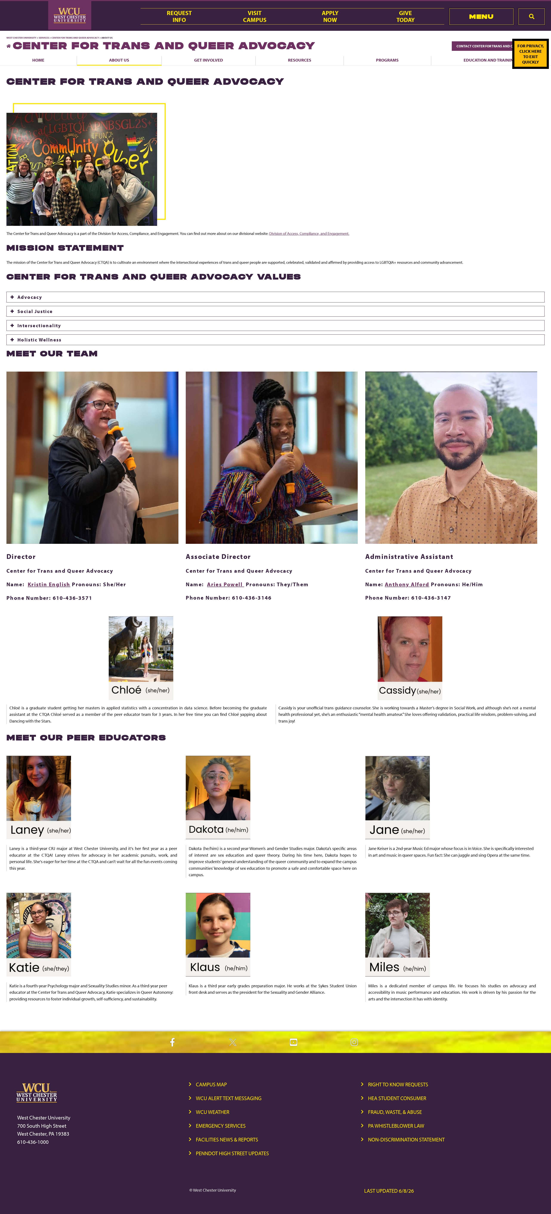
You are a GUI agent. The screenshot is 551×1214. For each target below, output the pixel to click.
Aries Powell (225, 584)
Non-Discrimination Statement (406, 1139)
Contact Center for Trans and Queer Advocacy (498, 46)
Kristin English (49, 584)
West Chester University (21, 37)
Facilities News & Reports (227, 1139)
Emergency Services (221, 1125)
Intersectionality (39, 325)
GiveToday (405, 16)
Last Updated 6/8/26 (389, 1190)
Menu (481, 16)
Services (44, 37)
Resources (299, 60)
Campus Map (211, 1084)
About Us (119, 60)
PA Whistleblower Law (396, 1125)
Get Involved (208, 60)
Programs (387, 60)
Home (38, 60)
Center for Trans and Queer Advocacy (75, 37)
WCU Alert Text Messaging (229, 1098)
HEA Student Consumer (397, 1098)
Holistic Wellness (39, 340)
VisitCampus (254, 16)
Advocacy (29, 297)
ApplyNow (330, 16)
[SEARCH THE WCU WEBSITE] (531, 16)
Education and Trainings (491, 60)
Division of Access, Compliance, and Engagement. (309, 233)
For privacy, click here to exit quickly (530, 54)
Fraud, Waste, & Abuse (395, 1112)
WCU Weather (212, 1112)
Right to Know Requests (398, 1084)
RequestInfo (179, 16)
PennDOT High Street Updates (232, 1153)
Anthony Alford (407, 584)
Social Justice (35, 311)
